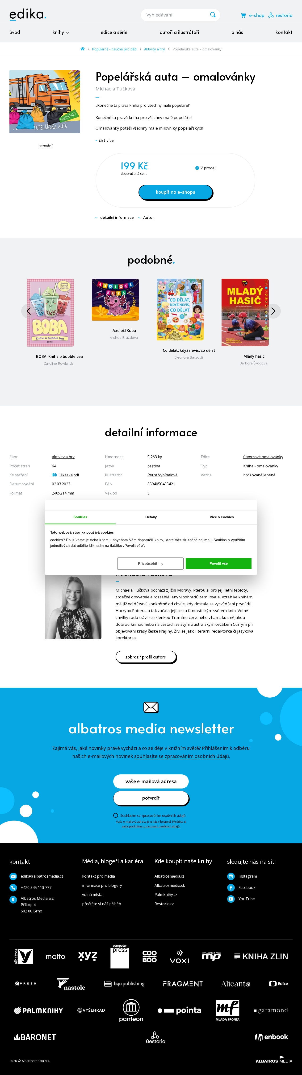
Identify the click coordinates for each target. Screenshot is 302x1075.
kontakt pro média (98, 876)
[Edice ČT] (278, 983)
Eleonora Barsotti (188, 357)
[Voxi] (179, 956)
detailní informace (117, 217)
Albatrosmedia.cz (170, 876)
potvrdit (151, 797)
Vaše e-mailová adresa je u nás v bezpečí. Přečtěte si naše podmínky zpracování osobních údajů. (151, 824)
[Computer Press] (120, 956)
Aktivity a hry (154, 49)
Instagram (248, 876)
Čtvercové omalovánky (263, 456)
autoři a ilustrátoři (179, 32)
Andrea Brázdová (124, 337)
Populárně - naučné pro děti (114, 49)
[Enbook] (272, 1037)
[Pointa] (179, 1010)
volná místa (92, 894)
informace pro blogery (102, 885)
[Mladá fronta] (227, 1010)
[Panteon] (131, 1010)
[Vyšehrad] (91, 1010)
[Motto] (56, 956)
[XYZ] (88, 956)
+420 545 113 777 (36, 887)
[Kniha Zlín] (261, 956)
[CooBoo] (149, 956)
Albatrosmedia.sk (170, 885)
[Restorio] (155, 1037)
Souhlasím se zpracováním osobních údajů (153, 815)
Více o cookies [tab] (222, 517)
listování (45, 145)
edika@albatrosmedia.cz (42, 876)
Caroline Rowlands (59, 363)
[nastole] (71, 983)
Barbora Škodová (253, 363)
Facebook (247, 887)
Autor (148, 217)
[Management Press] (211, 956)
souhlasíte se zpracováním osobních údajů (181, 756)
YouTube (247, 898)
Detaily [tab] (151, 517)
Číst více (106, 140)
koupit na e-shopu (175, 191)
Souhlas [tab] (80, 517)
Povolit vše (219, 563)
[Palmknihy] (38, 1010)
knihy (58, 32)
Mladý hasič (253, 356)
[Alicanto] (236, 983)
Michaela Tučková (115, 89)
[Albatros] (23, 956)
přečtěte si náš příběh (101, 903)
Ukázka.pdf (69, 475)
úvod (14, 32)
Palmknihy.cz (166, 894)
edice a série (114, 32)
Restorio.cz (164, 903)
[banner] (27, 14)
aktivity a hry (63, 456)
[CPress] (25, 983)
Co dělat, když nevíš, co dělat (189, 350)
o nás (237, 32)
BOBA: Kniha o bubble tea (59, 356)
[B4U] (124, 983)
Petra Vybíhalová (162, 475)
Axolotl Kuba (124, 330)
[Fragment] (183, 983)
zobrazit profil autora (146, 657)
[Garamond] (271, 1010)
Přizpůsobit (147, 563)
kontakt (284, 32)
